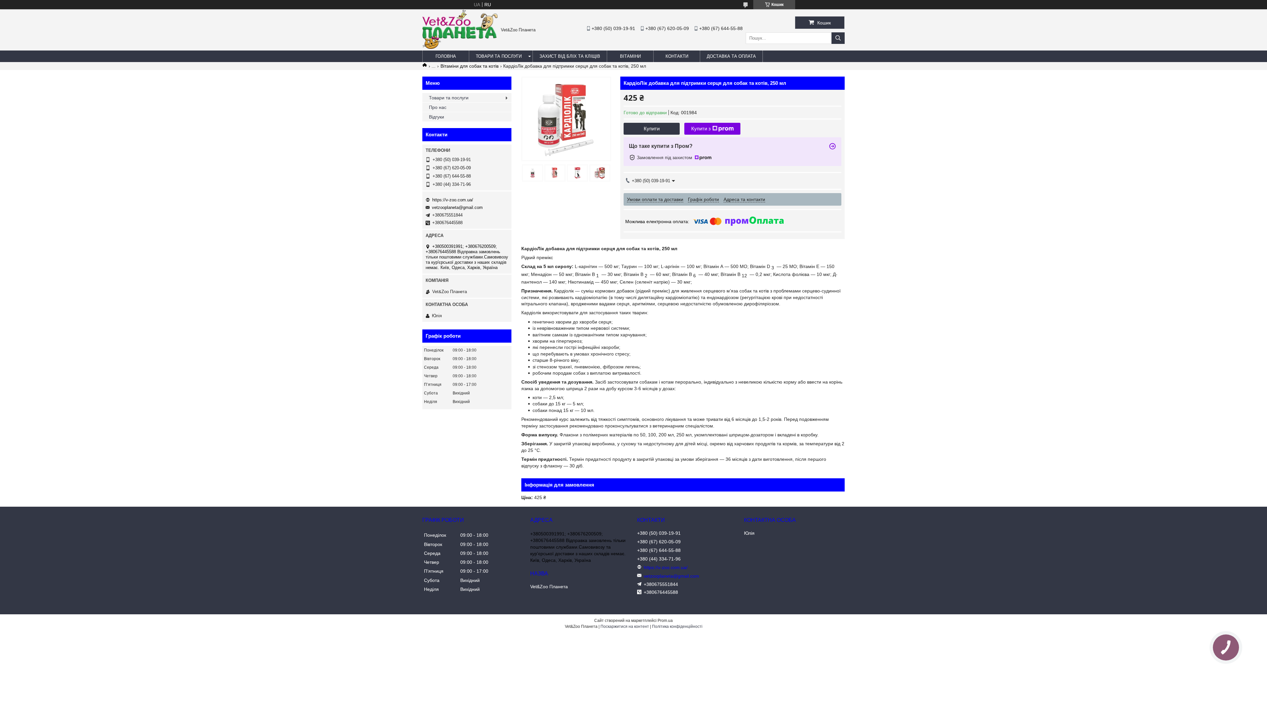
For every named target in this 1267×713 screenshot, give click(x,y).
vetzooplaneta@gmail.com (457, 207)
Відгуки (436, 116)
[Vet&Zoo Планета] (460, 47)
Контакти (677, 56)
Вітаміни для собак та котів (469, 66)
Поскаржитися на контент (625, 626)
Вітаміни (630, 56)
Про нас (437, 107)
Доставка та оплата (731, 56)
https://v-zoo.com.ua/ (452, 199)
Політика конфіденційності (677, 626)
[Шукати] (838, 38)
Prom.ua (665, 620)
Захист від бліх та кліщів (569, 56)
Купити (652, 128)
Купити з (701, 128)
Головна (446, 56)
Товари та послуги (499, 56)
